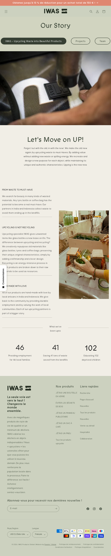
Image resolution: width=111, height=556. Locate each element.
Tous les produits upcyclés (63, 442)
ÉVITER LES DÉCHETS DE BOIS (65, 405)
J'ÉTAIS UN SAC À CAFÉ (64, 425)
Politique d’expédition (83, 547)
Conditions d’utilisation (63, 547)
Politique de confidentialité (93, 544)
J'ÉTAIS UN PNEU (63, 433)
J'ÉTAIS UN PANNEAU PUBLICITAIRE (65, 415)
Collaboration (86, 439)
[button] (6, 11)
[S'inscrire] (56, 508)
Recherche (85, 393)
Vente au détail (87, 426)
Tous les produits (87, 413)
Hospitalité (85, 432)
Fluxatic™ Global (50, 544)
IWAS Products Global (26, 544)
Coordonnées (99, 547)
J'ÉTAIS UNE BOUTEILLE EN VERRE (66, 395)
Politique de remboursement (70, 544)
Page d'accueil (87, 400)
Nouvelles (84, 406)
